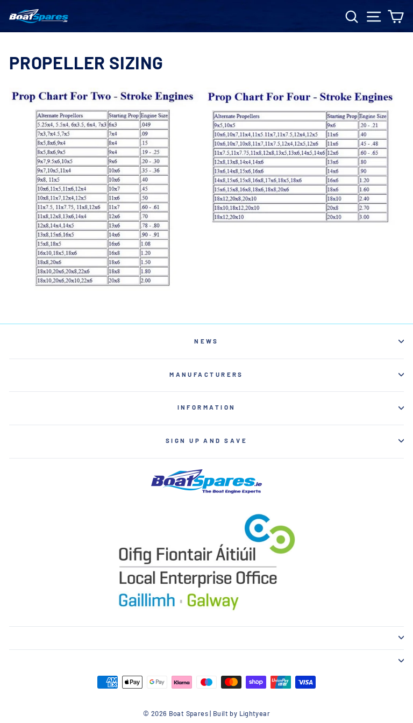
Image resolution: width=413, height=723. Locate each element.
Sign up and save (206, 440)
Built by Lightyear (241, 713)
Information (206, 407)
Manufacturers (206, 374)
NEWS (206, 341)
